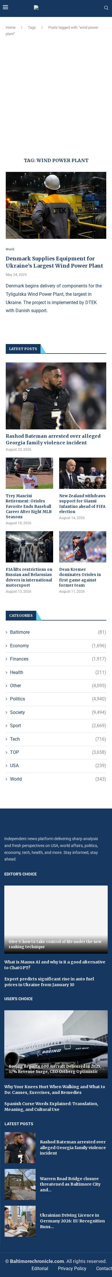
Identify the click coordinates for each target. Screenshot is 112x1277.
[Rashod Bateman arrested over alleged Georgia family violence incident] (56, 395)
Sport (58, 725)
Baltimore (58, 632)
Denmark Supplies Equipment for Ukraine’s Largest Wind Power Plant (54, 262)
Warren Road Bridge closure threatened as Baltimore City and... (70, 1184)
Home (11, 27)
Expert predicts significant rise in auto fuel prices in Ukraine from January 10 (49, 981)
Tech (58, 739)
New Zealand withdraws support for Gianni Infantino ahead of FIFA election (82, 503)
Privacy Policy (72, 1268)
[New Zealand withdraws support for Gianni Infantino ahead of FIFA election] (83, 473)
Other (58, 685)
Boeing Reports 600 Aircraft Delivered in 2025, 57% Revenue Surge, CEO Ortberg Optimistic (55, 1069)
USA (58, 765)
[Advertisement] (56, 96)
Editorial (40, 1268)
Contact (104, 1268)
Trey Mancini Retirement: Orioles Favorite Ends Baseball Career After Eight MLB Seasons (29, 506)
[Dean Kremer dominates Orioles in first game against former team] (83, 547)
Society (58, 712)
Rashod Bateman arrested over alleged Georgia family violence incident (53, 439)
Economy (58, 645)
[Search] (106, 8)
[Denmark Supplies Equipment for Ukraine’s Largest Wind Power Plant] (56, 205)
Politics (58, 699)
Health (58, 672)
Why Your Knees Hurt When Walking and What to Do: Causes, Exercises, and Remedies (54, 1089)
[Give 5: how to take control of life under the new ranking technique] (56, 920)
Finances (58, 659)
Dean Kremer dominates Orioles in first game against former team (80, 577)
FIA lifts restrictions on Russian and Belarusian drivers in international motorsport (29, 577)
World (58, 779)
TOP (58, 752)
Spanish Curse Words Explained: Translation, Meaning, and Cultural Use (51, 1106)
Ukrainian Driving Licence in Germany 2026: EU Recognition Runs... (72, 1221)
